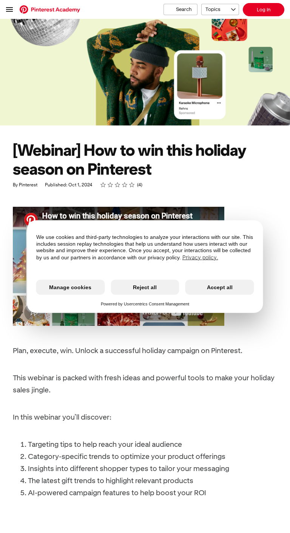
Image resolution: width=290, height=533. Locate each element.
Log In (264, 9)
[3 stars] (117, 184)
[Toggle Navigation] (10, 9)
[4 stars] (124, 184)
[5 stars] (132, 184)
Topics (213, 9)
